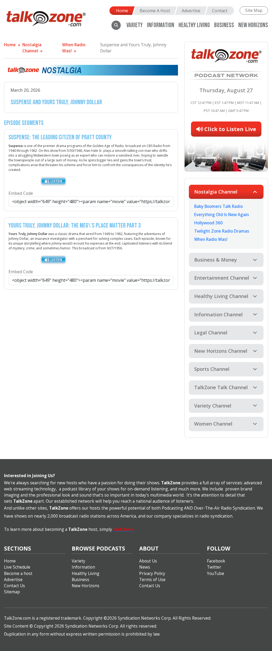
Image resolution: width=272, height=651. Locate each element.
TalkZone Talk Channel (221, 387)
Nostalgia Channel (215, 191)
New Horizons (253, 25)
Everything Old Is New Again (221, 214)
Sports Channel (212, 369)
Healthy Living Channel (221, 296)
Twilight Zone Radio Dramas (221, 231)
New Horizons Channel (220, 351)
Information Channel (218, 314)
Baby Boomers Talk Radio (218, 206)
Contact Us (14, 586)
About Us (148, 561)
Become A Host (155, 11)
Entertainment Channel (221, 278)
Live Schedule (17, 567)
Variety (134, 25)
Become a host (18, 573)
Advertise (191, 11)
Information (160, 25)
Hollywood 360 (208, 223)
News (144, 567)
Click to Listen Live (229, 129)
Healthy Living (85, 573)
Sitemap (12, 592)
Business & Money (215, 260)
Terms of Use (152, 579)
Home (122, 11)
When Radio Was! (210, 239)
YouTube (215, 573)
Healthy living (194, 25)
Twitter (214, 567)
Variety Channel (212, 405)
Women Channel (213, 424)
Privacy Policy (152, 573)
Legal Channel (210, 332)
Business (224, 25)
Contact (219, 11)
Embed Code (20, 193)
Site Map (253, 10)
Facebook (216, 561)
